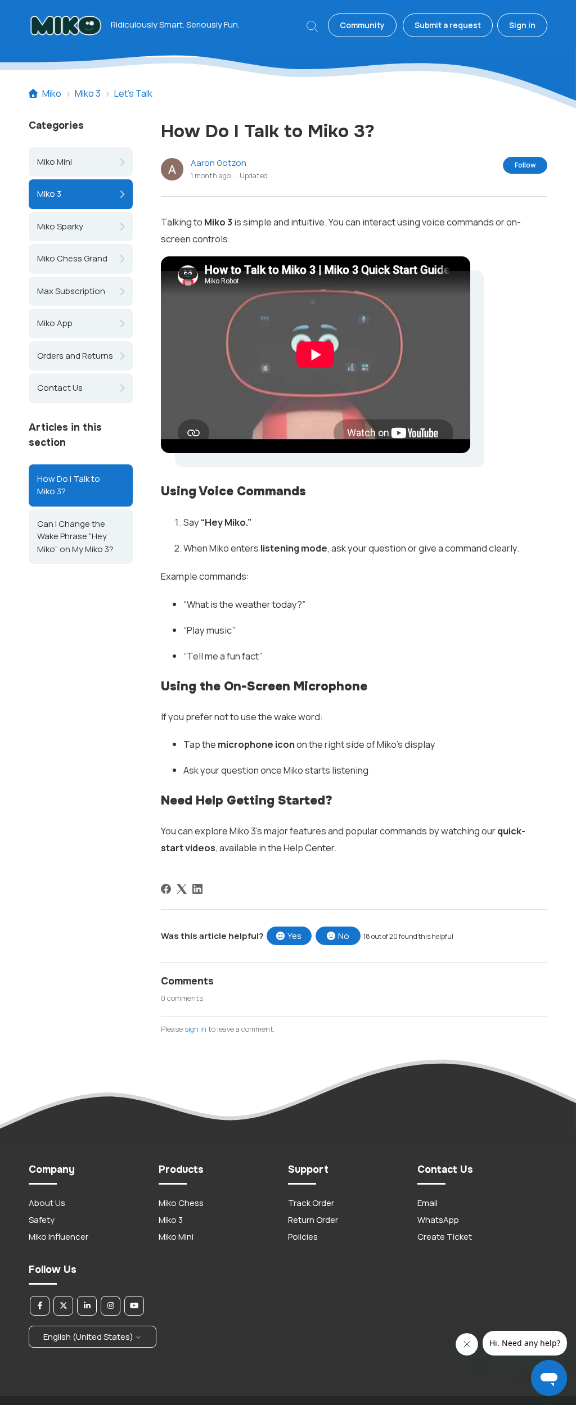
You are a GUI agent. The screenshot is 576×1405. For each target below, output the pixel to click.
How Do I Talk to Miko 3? (68, 485)
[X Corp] (182, 889)
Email (427, 1203)
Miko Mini (54, 162)
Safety (42, 1220)
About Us (47, 1203)
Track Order (311, 1203)
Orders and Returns (75, 356)
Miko (51, 93)
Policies (303, 1237)
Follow (525, 165)
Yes (294, 936)
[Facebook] (166, 889)
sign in (195, 1029)
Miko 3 (88, 93)
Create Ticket (444, 1237)
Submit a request (448, 25)
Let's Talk (133, 93)
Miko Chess (181, 1203)
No (343, 936)
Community (362, 25)
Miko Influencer (58, 1237)
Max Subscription (71, 291)
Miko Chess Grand (72, 258)
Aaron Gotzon (218, 163)
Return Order (313, 1220)
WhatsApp (438, 1220)
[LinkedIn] (197, 889)
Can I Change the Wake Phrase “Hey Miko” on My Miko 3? (75, 536)
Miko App (55, 323)
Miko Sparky (60, 226)
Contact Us (60, 388)
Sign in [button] (522, 25)
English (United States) (89, 1337)
